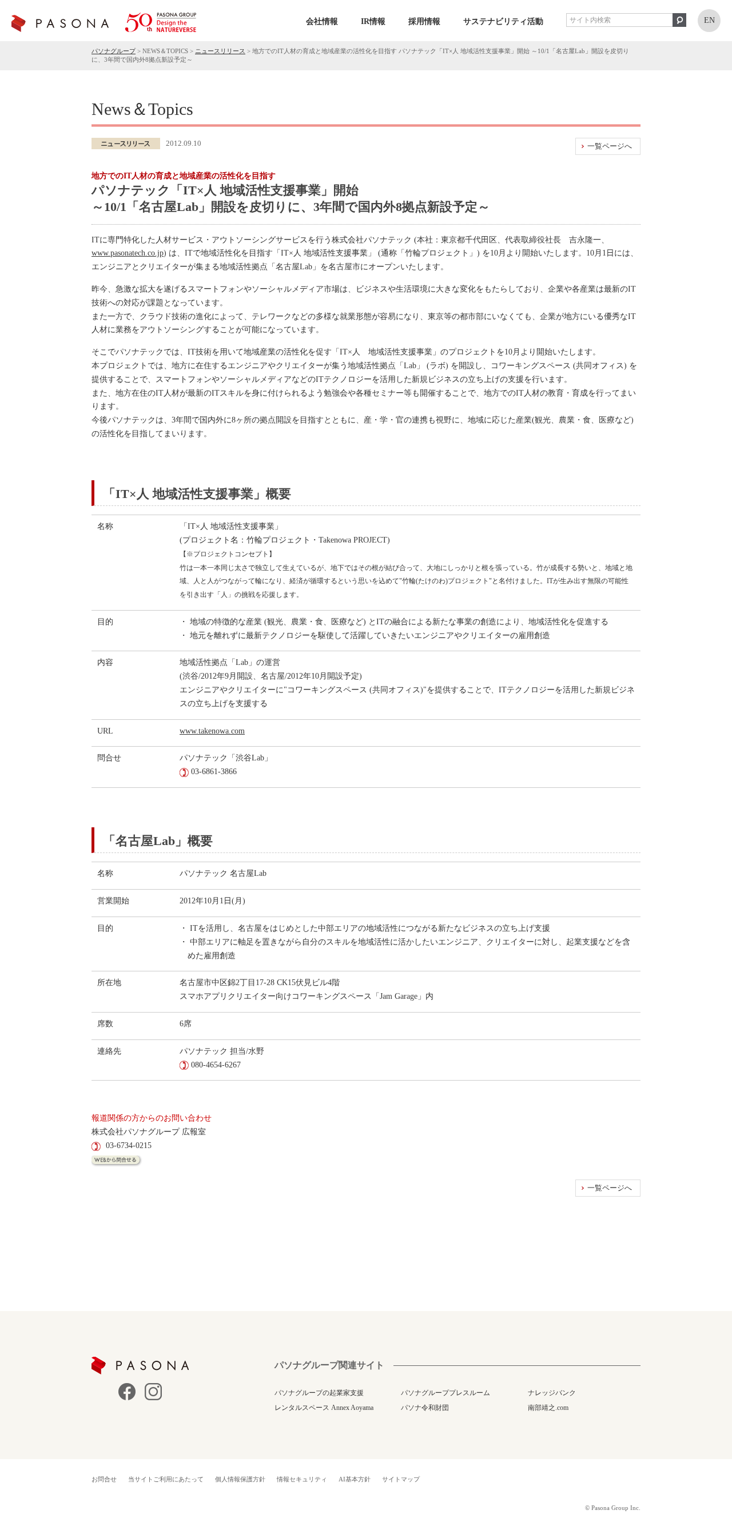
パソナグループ (114, 50)
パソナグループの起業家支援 (319, 1393)
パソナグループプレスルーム (445, 1393)
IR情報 (373, 21)
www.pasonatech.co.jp (128, 253)
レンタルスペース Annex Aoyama (323, 1408)
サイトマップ (401, 1479)
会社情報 (322, 21)
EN (709, 20)
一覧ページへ (609, 146)
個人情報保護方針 (240, 1479)
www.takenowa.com (212, 731)
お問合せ (104, 1479)
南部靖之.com (548, 1408)
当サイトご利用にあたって (166, 1479)
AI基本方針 (355, 1479)
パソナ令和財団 (425, 1408)
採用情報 (424, 21)
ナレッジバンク (552, 1393)
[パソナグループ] (103, 22)
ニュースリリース (220, 50)
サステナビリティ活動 (503, 21)
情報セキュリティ (302, 1479)
